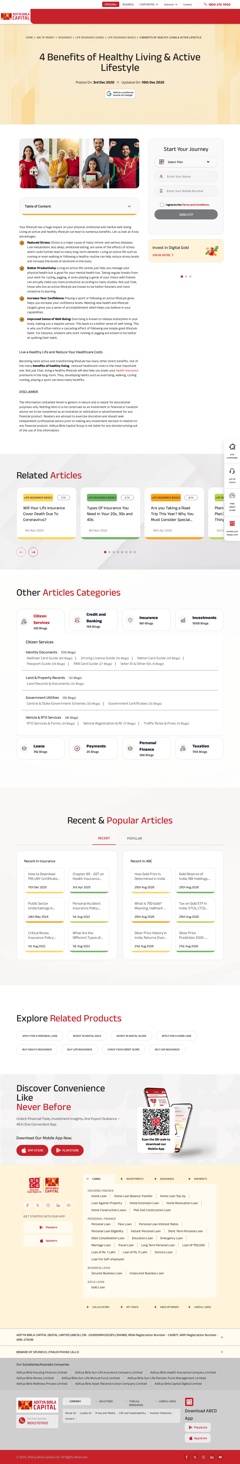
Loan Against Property (106, 1203)
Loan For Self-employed (107, 1259)
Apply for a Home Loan (176, 1035)
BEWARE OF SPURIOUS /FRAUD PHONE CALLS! (47, 1352)
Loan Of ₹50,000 (193, 1245)
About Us (70, 1412)
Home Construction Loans (108, 1210)
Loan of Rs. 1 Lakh (103, 1252)
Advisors (169, 4)
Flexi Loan (124, 1224)
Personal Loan (100, 1224)
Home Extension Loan (144, 1203)
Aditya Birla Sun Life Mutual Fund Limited (91, 1378)
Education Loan (142, 1238)
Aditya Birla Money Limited (35, 1378)
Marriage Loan (101, 1245)
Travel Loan (126, 1245)
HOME (29, 37)
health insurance (127, 370)
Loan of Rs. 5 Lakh (135, 1252)
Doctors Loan (163, 1252)
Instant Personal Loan (146, 1231)
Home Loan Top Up (173, 1196)
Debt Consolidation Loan (107, 1238)
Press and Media (105, 1412)
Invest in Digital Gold (87, 1035)
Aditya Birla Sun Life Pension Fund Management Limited (167, 1378)
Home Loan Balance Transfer (133, 1196)
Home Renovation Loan (182, 1203)
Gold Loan (98, 1287)
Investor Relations (160, 1412)
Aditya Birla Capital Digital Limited (178, 1383)
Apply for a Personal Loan (39, 1035)
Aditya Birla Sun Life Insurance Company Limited (108, 1372)
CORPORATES (147, 4)
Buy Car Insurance (167, 1049)
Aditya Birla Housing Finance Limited (41, 1372)
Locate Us (85, 1412)
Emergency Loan (171, 1238)
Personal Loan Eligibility (107, 1231)
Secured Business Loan (106, 1273)
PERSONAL (111, 4)
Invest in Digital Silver (131, 1035)
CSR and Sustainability (132, 1412)
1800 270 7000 (220, 4)
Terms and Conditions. (196, 204)
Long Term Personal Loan (158, 1245)
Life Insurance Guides (89, 37)
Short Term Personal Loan (185, 1231)
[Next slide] (33, 552)
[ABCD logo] (37, 1405)
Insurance (65, 37)
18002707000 (37, 1423)
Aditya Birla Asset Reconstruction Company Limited (111, 1383)
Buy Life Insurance (79, 1049)
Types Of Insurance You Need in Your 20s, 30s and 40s (110, 514)
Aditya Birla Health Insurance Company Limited (183, 1372)
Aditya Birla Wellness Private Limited (42, 1383)
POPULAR (134, 838)
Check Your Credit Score (123, 1049)
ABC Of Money (45, 37)
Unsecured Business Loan (147, 1273)
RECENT (104, 838)
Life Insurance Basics (122, 37)
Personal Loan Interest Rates (158, 1224)
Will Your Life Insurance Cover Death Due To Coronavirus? (44, 514)
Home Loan (99, 1196)
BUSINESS (128, 4)
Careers (187, 4)
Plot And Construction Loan (152, 1210)
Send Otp (186, 214)
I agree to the (188, 204)
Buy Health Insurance (37, 1049)
